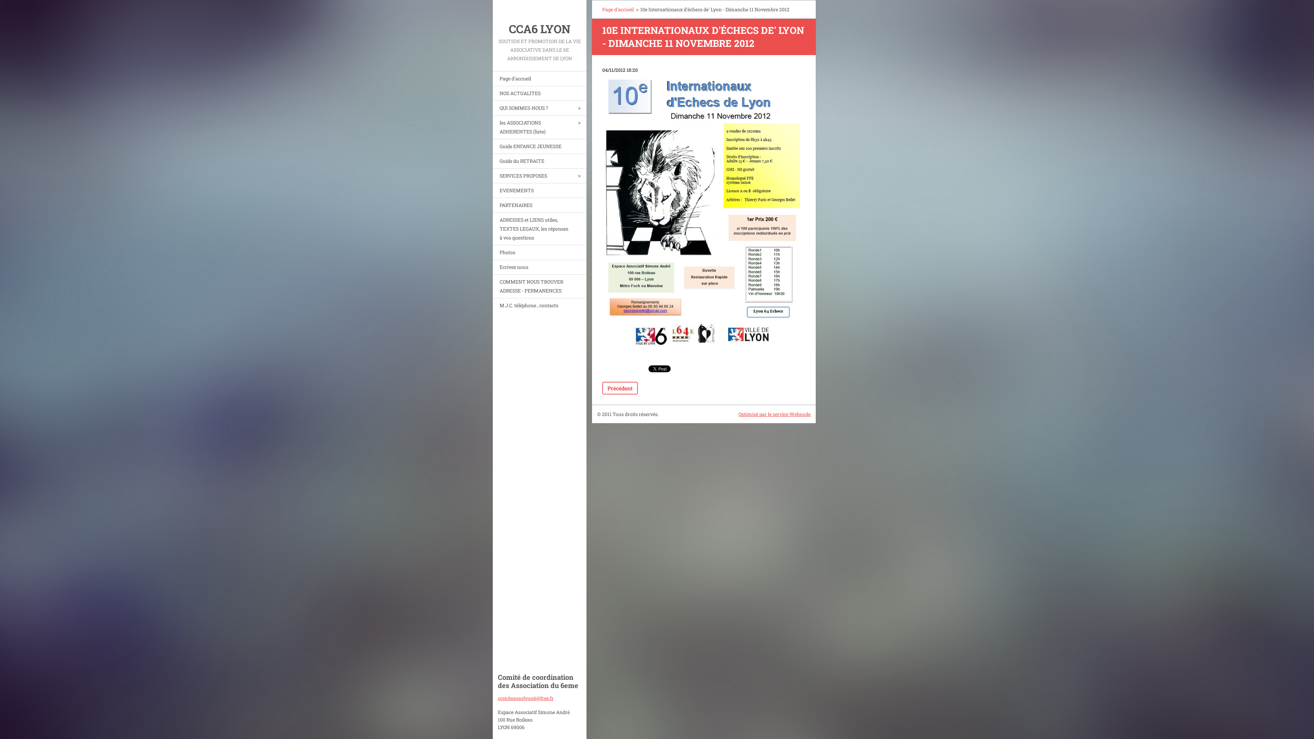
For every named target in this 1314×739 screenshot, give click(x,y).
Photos (507, 252)
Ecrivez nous (514, 267)
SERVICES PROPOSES (523, 175)
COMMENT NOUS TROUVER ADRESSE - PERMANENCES (531, 286)
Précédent (620, 388)
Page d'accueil (515, 78)
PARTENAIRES (516, 205)
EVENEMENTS (517, 190)
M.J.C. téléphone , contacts (529, 305)
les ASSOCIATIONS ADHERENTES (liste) (522, 127)
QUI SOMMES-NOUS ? (524, 108)
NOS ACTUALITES (520, 93)
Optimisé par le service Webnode (774, 414)
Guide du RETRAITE (522, 161)
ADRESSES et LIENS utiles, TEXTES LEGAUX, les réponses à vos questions (534, 229)
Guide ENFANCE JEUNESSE (531, 146)
